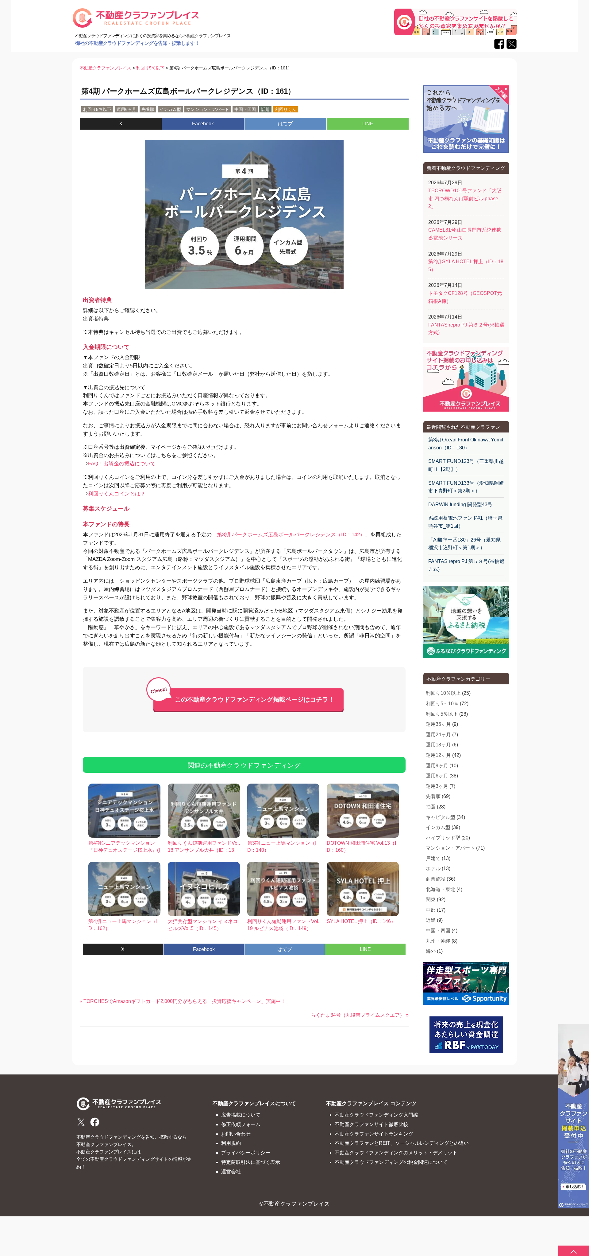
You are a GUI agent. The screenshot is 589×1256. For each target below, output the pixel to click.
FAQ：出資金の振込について (122, 464)
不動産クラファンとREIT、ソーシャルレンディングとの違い (402, 1143)
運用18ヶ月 (438, 744)
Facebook (203, 123)
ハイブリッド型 (443, 837)
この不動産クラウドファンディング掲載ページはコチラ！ (254, 699)
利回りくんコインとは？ (116, 494)
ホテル (433, 868)
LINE (367, 123)
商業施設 (435, 879)
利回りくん (285, 109)
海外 (431, 951)
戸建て (433, 858)
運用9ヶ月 (437, 765)
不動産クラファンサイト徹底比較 (371, 1124)
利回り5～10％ (442, 703)
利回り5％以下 (97, 109)
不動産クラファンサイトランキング (374, 1134)
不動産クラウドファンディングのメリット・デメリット (396, 1152)
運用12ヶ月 (438, 755)
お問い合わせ (236, 1134)
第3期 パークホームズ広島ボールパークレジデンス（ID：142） (291, 535)
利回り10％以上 (443, 693)
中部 (431, 910)
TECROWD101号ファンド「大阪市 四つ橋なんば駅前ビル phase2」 (465, 198)
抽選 (431, 806)
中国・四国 (245, 109)
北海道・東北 (440, 889)
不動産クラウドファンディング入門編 (376, 1114)
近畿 (431, 920)
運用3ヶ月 (437, 786)
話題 (265, 109)
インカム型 (170, 109)
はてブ (285, 123)
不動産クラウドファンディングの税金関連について (391, 1162)
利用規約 (231, 1143)
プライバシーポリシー (245, 1152)
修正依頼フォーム (240, 1124)
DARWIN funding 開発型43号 (460, 504)
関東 (431, 899)
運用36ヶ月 (438, 724)
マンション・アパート (207, 109)
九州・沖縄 (438, 941)
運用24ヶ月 (438, 734)
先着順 (147, 109)
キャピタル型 (440, 817)
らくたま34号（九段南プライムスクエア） (358, 1015)
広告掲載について (240, 1114)
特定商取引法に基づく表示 (250, 1162)
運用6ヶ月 (126, 109)
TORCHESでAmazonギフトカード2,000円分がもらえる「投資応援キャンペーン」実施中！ (184, 1001)
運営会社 (231, 1171)
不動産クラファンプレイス (297, 1204)
